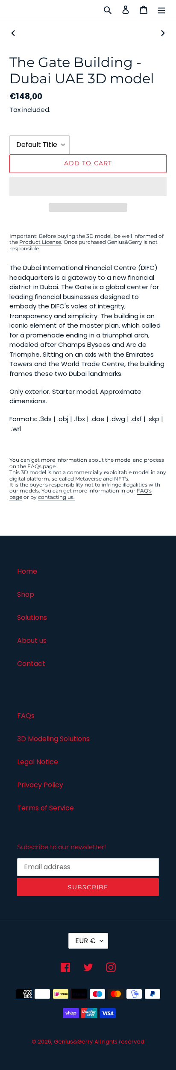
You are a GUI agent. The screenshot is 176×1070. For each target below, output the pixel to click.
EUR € (85, 941)
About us (32, 640)
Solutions (32, 617)
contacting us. (56, 497)
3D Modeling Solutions (53, 739)
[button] (88, 186)
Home (27, 571)
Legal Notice (37, 762)
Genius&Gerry (73, 1042)
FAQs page (41, 466)
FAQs (26, 716)
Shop (25, 594)
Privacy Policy (40, 785)
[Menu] (161, 9)
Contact (31, 663)
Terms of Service (45, 808)
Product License (40, 242)
